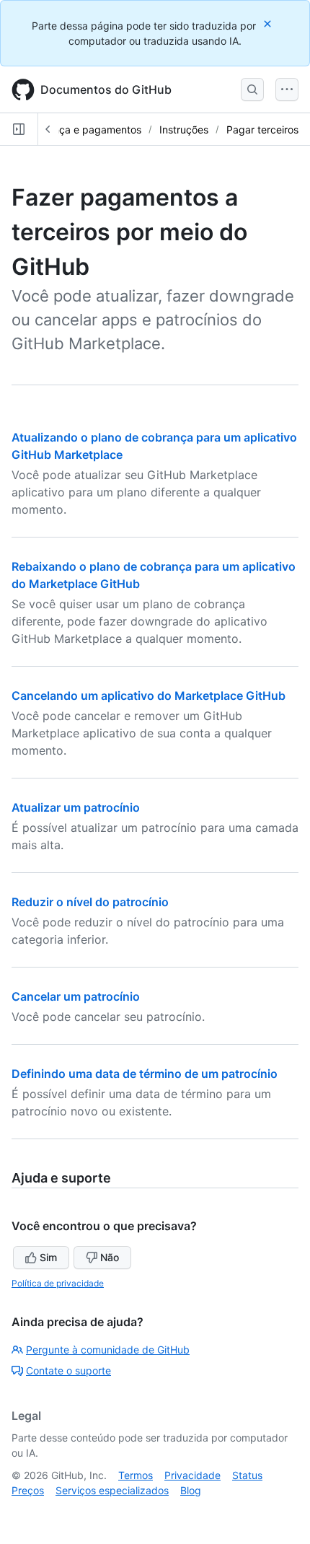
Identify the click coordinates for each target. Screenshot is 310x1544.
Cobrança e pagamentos (83, 129)
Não (109, 1257)
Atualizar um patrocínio (76, 807)
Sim (48, 1257)
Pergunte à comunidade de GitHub (108, 1349)
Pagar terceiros (262, 129)
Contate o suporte (68, 1370)
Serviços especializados (112, 1490)
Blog (190, 1490)
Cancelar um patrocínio (76, 996)
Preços (28, 1490)
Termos (135, 1475)
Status (247, 1475)
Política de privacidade (58, 1283)
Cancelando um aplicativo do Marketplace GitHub (148, 695)
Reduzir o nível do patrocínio (90, 902)
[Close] (268, 23)
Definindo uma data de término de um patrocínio (145, 1073)
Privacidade (192, 1475)
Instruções (183, 129)
